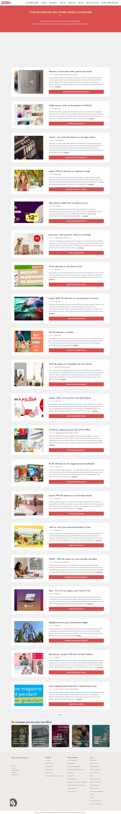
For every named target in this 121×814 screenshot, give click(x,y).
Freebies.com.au (15, 774)
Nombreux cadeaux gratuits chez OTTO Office (69, 429)
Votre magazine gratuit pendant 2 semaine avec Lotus (73, 686)
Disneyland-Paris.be (94, 785)
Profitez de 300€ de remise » (76, 384)
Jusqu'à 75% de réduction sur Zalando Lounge (69, 171)
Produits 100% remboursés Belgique (76, 785)
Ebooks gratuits (71, 775)
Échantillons (53, 3)
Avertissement (48, 772)
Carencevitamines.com (95, 800)
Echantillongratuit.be (95, 766)
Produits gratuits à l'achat (71, 74)
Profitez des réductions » (76, 416)
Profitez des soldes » (76, 123)
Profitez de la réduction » (76, 221)
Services (80, 3)
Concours (63, 3)
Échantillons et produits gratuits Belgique (77, 782)
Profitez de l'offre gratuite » (76, 157)
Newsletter (47, 760)
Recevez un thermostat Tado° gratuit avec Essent (70, 71)
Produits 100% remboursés (109, 3)
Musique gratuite (71, 763)
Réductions (71, 3)
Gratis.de (13, 768)
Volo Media (83, 812)
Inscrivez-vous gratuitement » (76, 189)
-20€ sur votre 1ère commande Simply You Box (70, 527)
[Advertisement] (60, 50)
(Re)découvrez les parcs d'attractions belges (68, 622)
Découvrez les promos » (76, 318)
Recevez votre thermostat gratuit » (76, 92)
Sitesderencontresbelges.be (96, 791)
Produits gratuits (59, 74)
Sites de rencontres (92, 3)
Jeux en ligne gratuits (72, 760)
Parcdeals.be (93, 760)
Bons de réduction (71, 791)
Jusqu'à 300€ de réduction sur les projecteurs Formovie (73, 298)
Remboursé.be (93, 763)
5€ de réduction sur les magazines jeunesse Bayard (71, 463)
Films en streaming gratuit (73, 766)
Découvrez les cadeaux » (76, 450)
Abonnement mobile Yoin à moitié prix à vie (68, 202)
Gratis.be (13, 766)
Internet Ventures (67, 812)
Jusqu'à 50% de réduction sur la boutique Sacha (70, 495)
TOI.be (91, 797)
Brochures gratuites (72, 779)
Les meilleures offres (32, 3)
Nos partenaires (49, 769)
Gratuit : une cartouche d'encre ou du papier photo (72, 137)
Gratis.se (13, 772)
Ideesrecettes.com (94, 772)
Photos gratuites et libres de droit (75, 769)
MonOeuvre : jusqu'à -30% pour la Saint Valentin (71, 654)
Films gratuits (70, 772)
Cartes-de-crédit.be (94, 788)
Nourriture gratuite (72, 788)
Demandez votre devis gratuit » (76, 577)
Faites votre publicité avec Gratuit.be (53, 775)
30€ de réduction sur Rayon (61, 332)
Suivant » (60, 715)
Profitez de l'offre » (76, 253)
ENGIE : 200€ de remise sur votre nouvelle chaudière (73, 559)
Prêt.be (91, 775)
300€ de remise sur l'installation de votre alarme (70, 364)
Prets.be (92, 794)
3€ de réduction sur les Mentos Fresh (65, 266)
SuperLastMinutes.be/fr (95, 782)
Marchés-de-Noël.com (95, 779)
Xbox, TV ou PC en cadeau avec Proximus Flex (69, 590)
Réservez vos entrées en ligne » (76, 640)
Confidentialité (48, 766)
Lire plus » (58, 86)
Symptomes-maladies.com (96, 804)
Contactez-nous (49, 763)
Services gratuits (65, 367)
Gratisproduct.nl (15, 770)
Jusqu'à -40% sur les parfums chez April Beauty (70, 397)
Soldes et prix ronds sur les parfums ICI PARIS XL (70, 105)
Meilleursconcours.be (95, 769)
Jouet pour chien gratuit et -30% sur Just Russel (70, 234)
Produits (44, 3)
